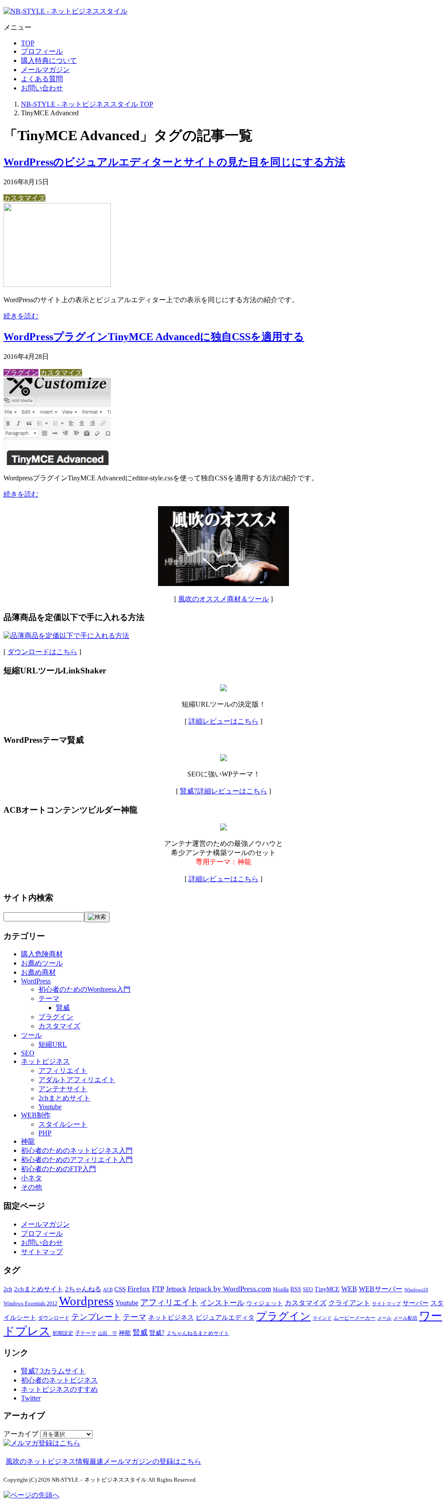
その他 (31, 1187)
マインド (322, 1318)
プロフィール (42, 51)
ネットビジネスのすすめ (59, 1389)
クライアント (349, 1303)
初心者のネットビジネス (59, 1380)
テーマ (48, 998)
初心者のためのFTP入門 (58, 1168)
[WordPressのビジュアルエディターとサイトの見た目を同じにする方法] (57, 284)
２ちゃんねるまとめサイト (197, 1333)
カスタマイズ (24, 198)
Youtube (50, 1106)
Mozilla (281, 1289)
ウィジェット (264, 1303)
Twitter (31, 1398)
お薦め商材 (38, 972)
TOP (27, 43)
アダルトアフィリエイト (76, 1079)
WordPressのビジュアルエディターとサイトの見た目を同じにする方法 (174, 162)
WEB (349, 1289)
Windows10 (416, 1289)
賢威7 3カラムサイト (53, 1371)
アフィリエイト (62, 1070)
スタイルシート (62, 1124)
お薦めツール (42, 963)
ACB (108, 1289)
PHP (45, 1133)
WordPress (36, 981)
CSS (120, 1289)
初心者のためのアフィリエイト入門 (77, 1159)
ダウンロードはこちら (42, 651)
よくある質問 (42, 79)
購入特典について (49, 60)
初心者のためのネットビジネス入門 (77, 1150)
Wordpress (86, 1301)
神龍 (28, 1141)
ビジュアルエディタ (225, 1317)
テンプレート (96, 1316)
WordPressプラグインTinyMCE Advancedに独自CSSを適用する (153, 336)
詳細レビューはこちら (223, 721)
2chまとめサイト (64, 1098)
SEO (27, 1053)
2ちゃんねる (83, 1289)
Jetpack (176, 1289)
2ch (7, 1289)
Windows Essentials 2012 (30, 1303)
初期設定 (62, 1333)
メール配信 (405, 1318)
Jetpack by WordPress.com (229, 1289)
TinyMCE (327, 1289)
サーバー (415, 1303)
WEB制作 (36, 1115)
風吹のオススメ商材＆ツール (223, 599)
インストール (222, 1303)
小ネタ (31, 1178)
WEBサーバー (380, 1289)
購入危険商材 (42, 954)
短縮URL (52, 1044)
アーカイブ (20, 1434)
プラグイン (20, 372)
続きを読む (20, 316)
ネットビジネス (45, 1061)
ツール (31, 1035)
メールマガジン (45, 69)
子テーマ (85, 1333)
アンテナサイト (62, 1089)
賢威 (63, 1007)
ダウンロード (53, 1318)
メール (384, 1318)
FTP (158, 1289)
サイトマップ (42, 1251)
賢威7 (157, 1333)
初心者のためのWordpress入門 (84, 989)
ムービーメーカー (354, 1318)
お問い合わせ (42, 88)
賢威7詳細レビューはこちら (223, 791)
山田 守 (107, 1333)
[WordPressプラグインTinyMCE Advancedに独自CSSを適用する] (57, 462)
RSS (295, 1289)
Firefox (138, 1289)
